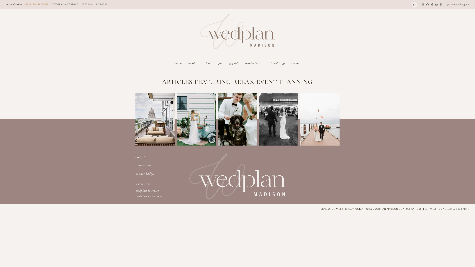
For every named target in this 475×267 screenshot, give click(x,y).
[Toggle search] (414, 5)
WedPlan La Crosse (94, 4)
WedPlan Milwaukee (65, 4)
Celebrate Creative (457, 208)
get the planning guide (458, 5)
